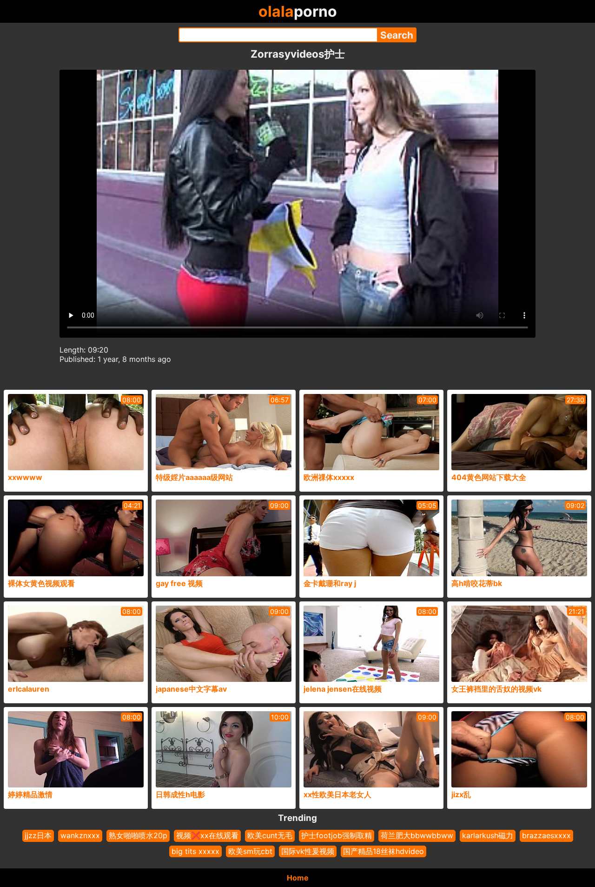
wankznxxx (80, 835)
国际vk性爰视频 (307, 851)
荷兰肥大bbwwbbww (417, 835)
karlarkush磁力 (487, 835)
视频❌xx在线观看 (207, 835)
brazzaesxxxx (546, 835)
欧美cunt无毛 (269, 835)
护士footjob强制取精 (336, 835)
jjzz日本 (38, 835)
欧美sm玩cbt (250, 851)
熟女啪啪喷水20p (138, 835)
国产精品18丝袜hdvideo (383, 851)
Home (298, 877)
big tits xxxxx (195, 851)
